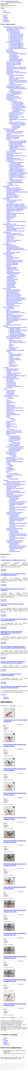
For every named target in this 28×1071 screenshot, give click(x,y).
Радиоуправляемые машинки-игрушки (16, 327)
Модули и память (11, 151)
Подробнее (3, 569)
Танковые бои (10, 394)
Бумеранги (9, 401)
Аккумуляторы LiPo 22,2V (16, 37)
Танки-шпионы (10, 393)
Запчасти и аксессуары (12, 263)
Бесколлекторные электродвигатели (14, 498)
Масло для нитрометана (13, 318)
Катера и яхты (7, 232)
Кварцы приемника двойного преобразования (17, 147)
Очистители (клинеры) (12, 320)
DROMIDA (6, 698)
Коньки (8, 422)
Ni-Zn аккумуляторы (18, 104)
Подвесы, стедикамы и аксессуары (15, 230)
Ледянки (9, 425)
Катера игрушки (11, 237)
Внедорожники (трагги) (16, 340)
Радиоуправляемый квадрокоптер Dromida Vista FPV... (15, 841)
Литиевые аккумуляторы (19, 107)
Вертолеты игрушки (12, 194)
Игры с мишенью (14, 473)
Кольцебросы (10, 421)
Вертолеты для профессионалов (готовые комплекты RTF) (15, 190)
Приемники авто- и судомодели (15, 159)
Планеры (9, 371)
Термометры (10, 387)
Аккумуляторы (13, 100)
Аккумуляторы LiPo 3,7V (16, 39)
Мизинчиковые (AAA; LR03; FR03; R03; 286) (17, 117)
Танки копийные (11, 390)
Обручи (12, 465)
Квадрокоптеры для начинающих (15, 248)
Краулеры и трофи (14, 358)
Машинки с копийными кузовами (18, 330)
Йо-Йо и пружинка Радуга (13, 414)
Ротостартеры (10, 381)
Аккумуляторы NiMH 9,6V (16, 47)
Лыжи (8, 428)
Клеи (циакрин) (11, 308)
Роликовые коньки (11, 268)
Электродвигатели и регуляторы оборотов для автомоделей (15, 513)
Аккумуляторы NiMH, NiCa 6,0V (18, 48)
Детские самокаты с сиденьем (14, 261)
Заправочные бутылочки (13, 378)
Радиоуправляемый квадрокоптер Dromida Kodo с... (15, 887)
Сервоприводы (10, 161)
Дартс (8, 403)
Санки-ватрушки (14, 478)
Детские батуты (11, 405)
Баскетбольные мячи (15, 436)
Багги (11, 339)
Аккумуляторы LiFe (15, 32)
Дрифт (11, 356)
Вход (5, 11)
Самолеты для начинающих (14, 373)
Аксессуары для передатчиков (14, 132)
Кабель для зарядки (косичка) (17, 77)
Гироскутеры (10, 259)
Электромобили (11, 280)
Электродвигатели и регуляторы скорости (14, 484)
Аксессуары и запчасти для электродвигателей (13, 486)
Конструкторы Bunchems (13, 291)
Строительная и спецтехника (17, 334)
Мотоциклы (13, 362)
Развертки (9, 218)
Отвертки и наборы (12, 216)
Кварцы (9, 139)
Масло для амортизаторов (13, 311)
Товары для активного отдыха (11, 395)
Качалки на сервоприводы (16, 170)
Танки (5, 389)
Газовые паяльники (12, 201)
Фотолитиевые (16, 127)
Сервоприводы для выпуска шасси (18, 173)
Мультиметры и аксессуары (14, 86)
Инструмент (7, 198)
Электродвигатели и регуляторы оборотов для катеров (15, 529)
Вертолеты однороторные (13, 195)
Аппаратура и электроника (10, 128)
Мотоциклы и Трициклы (16, 332)
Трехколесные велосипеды (13, 272)
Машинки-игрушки (15, 331)
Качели (8, 415)
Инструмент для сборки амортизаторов (17, 208)
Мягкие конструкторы (12, 301)
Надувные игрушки (12, 452)
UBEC (11, 183)
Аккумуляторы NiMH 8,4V (16, 45)
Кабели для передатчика (13, 138)
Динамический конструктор (14, 289)
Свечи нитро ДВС (11, 383)
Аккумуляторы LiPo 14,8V (16, 35)
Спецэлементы (16, 126)
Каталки (9, 265)
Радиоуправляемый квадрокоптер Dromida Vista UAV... (15, 911)
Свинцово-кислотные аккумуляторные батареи (16, 92)
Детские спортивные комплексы (15, 407)
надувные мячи (16, 442)
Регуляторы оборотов (15, 551)
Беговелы (9, 254)
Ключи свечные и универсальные (15, 209)
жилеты (15, 456)
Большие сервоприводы (16, 165)
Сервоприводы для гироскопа (17, 174)
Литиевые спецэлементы (19, 124)
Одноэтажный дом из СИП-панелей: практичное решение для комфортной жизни (14, 687)
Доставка (6, 17)
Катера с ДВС (10, 238)
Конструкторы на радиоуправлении (16, 297)
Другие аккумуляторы (12, 52)
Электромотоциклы (12, 281)
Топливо (6, 480)
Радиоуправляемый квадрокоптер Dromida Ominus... (15, 745)
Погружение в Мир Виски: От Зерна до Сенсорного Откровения (11, 674)
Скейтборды (10, 271)
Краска (8, 309)
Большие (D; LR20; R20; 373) (17, 112)
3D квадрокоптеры (11, 245)
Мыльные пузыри (11, 433)
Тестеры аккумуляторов (13, 96)
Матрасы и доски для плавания (14, 432)
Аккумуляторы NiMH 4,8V (16, 43)
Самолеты (6, 367)
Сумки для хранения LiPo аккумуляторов (13, 94)
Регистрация (7, 12)
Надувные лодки (11, 457)
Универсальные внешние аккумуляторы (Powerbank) (16, 59)
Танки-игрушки (11, 391)
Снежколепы (10, 468)
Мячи (8, 434)
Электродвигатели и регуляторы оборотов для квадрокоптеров (15, 541)
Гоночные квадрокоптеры (13, 246)
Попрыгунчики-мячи (15, 444)
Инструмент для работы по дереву (15, 204)
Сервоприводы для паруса (16, 175)
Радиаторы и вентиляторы (13, 491)
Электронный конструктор (13, 305)
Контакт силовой (14, 79)
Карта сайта (7, 21)
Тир (8, 472)
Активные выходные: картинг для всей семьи (13, 560)
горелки (12, 202)
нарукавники (13, 454)
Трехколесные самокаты (13, 273)
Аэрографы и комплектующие (14, 200)
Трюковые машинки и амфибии (18, 335)
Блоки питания (10, 51)
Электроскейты (10, 284)
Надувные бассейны (15, 450)
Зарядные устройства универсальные (16, 67)
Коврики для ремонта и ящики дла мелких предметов (15, 214)
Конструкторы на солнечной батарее (16, 299)
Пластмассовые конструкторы (14, 303)
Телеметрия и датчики (12, 185)
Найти (2, 8)
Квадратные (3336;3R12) (16, 114)
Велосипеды (10, 256)
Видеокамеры (10, 226)
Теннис (11, 398)
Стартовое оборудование (10, 377)
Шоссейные (13, 348)
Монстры (12, 344)
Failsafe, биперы (11, 130)
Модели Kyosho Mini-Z (15, 359)
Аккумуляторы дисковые (19, 106)
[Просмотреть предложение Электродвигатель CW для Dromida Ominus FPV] (9, 717)
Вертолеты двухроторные (13, 187)
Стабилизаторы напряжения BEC (15, 182)
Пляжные (12, 441)
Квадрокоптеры (8, 244)
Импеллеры (13, 500)
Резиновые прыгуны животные (15, 461)
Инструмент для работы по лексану (16, 205)
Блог (5, 16)
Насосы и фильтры (11, 460)
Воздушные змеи (11, 402)
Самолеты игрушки (12, 374)
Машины (6, 326)
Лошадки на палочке (12, 426)
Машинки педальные (12, 267)
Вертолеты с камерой (12, 197)
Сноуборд (12, 429)
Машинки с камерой (15, 328)
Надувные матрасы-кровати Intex (15, 458)
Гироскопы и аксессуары (13, 136)
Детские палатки (11, 406)
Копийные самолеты (12, 370)
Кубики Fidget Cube (12, 423)
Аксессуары (10, 49)
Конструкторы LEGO (12, 292)
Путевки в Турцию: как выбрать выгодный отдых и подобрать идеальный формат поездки (13, 647)
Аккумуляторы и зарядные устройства (13, 26)
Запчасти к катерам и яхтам (14, 233)
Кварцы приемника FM (16, 145)
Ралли (11, 346)
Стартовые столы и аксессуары (14, 386)
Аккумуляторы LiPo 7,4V (16, 40)
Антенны (9, 134)
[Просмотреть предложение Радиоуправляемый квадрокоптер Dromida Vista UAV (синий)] (9, 930)
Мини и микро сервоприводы (17, 171)
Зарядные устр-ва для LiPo (13, 61)
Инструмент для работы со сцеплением (17, 206)
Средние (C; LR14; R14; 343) (17, 122)
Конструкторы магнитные (13, 296)
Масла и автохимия (9, 307)
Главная (6, 14)
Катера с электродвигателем (14, 240)
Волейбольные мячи (15, 437)
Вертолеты (6, 186)
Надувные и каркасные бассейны (15, 446)
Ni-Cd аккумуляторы (18, 102)
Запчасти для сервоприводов (17, 166)
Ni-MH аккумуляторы (18, 103)
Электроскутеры (11, 285)
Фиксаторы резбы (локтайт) (14, 324)
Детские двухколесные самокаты (15, 260)
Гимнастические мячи (15, 438)
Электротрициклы (11, 287)
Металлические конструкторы (14, 300)
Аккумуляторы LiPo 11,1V (16, 33)
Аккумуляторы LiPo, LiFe (13, 31)
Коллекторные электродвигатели (18, 501)
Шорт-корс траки (14, 347)
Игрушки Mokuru (11, 413)
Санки (8, 462)
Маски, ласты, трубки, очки (14, 430)
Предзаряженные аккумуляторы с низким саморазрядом (19, 110)
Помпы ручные (10, 217)
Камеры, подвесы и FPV (10, 224)
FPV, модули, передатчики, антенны (16, 225)
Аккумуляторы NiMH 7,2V (16, 44)
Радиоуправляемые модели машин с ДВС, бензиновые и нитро (16, 337)
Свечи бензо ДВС (11, 382)
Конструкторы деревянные (13, 293)
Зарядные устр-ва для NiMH (14, 63)
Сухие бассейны (11, 469)
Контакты (6, 20)
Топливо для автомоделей (13, 482)
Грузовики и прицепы (15, 355)
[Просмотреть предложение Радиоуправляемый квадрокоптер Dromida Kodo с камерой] (9, 884)
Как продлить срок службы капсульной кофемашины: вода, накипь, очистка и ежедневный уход (11, 633)
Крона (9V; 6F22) (14, 115)
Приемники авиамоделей (13, 158)
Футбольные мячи (14, 445)
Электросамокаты (11, 283)
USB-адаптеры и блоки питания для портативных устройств (16, 29)
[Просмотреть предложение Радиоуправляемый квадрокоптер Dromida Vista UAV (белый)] (9, 976)
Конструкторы (7, 288)
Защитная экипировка (12, 264)
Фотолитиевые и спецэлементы (18, 123)
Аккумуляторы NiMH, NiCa (14, 41)
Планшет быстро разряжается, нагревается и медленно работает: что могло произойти (13, 662)
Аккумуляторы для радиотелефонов (14, 57)
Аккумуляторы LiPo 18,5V (16, 36)
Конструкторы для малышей (14, 295)
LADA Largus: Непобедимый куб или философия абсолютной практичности (14, 619)
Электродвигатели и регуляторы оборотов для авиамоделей (15, 495)
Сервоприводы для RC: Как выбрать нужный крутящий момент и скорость (13, 574)
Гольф (14, 419)
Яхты (8, 242)
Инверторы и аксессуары (13, 71)
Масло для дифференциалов (14, 316)
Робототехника (10, 304)
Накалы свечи (10, 379)
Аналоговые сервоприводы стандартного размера (17, 163)
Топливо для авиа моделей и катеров (16, 481)
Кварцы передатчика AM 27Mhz (18, 140)
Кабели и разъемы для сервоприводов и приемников (17, 168)
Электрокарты (10, 277)
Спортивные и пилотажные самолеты (16, 375)
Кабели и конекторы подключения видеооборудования (15, 228)
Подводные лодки (11, 241)
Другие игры (10, 409)
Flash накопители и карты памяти (15, 131)
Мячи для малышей (14, 440)
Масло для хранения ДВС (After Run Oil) (17, 319)
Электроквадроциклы (12, 279)
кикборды (12, 275)
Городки (12, 418)
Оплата (5, 18)
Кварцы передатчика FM (16, 143)
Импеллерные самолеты (13, 368)
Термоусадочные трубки (16, 84)
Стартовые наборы (11, 385)
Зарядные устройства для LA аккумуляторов (14, 65)
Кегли (8, 417)
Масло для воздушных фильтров (15, 315)
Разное (8, 220)
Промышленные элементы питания (16, 87)
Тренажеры (9, 476)
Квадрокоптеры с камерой (13, 252)
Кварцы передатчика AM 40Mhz (18, 142)
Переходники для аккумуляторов (18, 80)
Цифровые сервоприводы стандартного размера (16, 180)
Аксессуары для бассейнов (16, 448)
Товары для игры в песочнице (14, 474)
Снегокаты (9, 466)
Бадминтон (9, 397)
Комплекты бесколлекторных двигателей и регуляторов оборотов (17, 504)
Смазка (8, 323)
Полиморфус (10, 322)
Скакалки (9, 464)
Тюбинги (9, 477)
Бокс (8, 399)
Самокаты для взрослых (13, 269)
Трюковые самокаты (12, 276)
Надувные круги (11, 453)
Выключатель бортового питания (15, 135)
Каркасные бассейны (15, 449)
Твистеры (9, 470)
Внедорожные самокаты (13, 257)
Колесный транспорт (9, 253)
